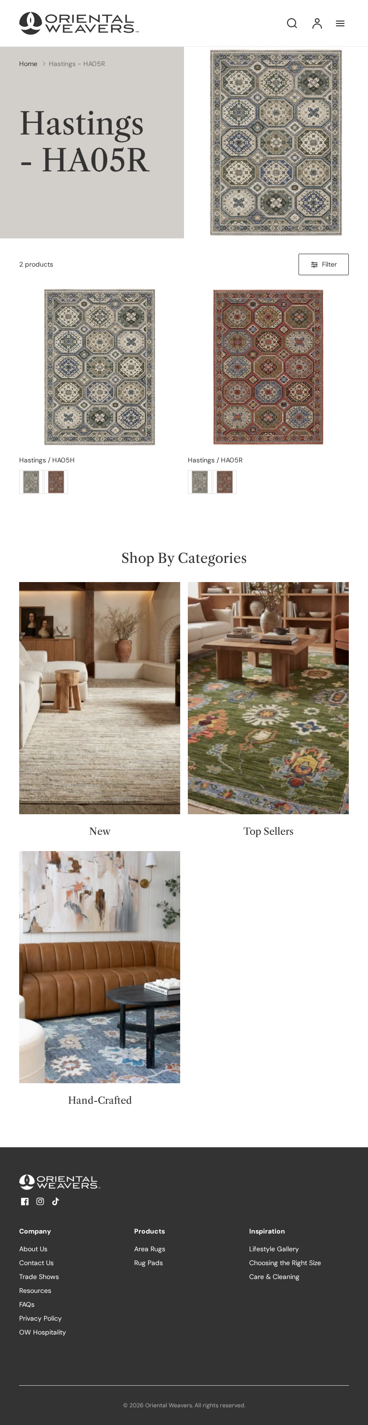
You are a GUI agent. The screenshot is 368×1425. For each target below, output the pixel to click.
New (100, 831)
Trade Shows (39, 1276)
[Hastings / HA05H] (99, 367)
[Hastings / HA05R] (56, 482)
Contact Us (36, 1262)
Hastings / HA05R (215, 460)
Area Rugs (149, 1249)
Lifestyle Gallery (274, 1249)
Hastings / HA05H (47, 460)
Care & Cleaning (274, 1276)
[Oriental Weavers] (79, 1182)
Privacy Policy (40, 1318)
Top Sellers (268, 831)
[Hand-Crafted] (99, 967)
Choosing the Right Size (285, 1262)
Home (28, 63)
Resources (35, 1290)
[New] (99, 698)
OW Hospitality (42, 1332)
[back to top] (352, 1409)
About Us (33, 1249)
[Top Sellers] (268, 698)
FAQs (26, 1304)
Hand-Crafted (100, 1100)
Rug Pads (148, 1262)
